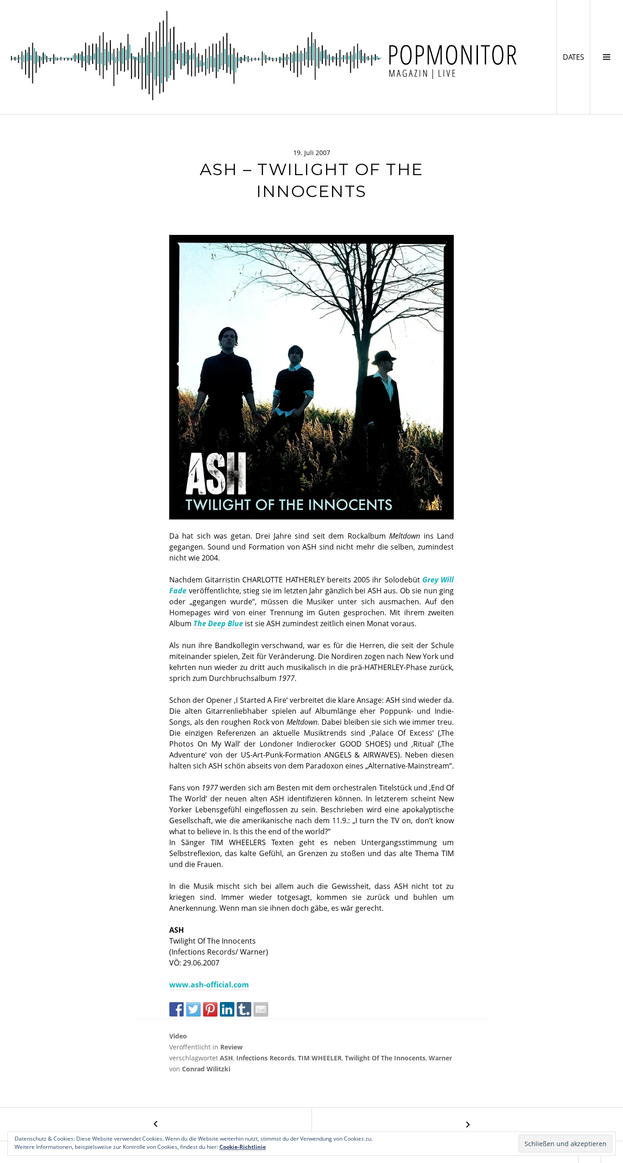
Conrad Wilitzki (206, 1068)
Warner (440, 1058)
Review (231, 1047)
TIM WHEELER (320, 1058)
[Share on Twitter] (193, 1009)
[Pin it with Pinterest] (210, 1009)
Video (178, 1036)
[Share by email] (261, 1009)
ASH (226, 1058)
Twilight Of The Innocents (385, 1058)
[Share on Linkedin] (227, 1009)
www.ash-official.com (209, 985)
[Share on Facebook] (176, 1009)
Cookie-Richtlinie (242, 1147)
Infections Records (265, 1058)
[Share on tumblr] (244, 1009)
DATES (576, 57)
